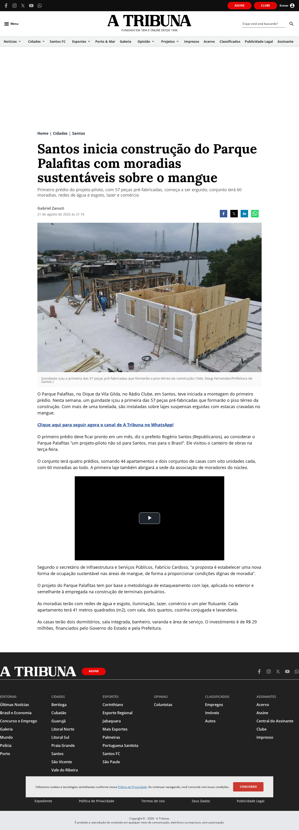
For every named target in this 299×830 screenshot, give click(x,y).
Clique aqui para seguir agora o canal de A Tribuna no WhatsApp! (105, 424)
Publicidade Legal (250, 801)
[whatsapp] (255, 214)
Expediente (43, 801)
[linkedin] (244, 214)
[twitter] (234, 214)
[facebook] (223, 214)
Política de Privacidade (132, 787)
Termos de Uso (153, 801)
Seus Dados (201, 801)
